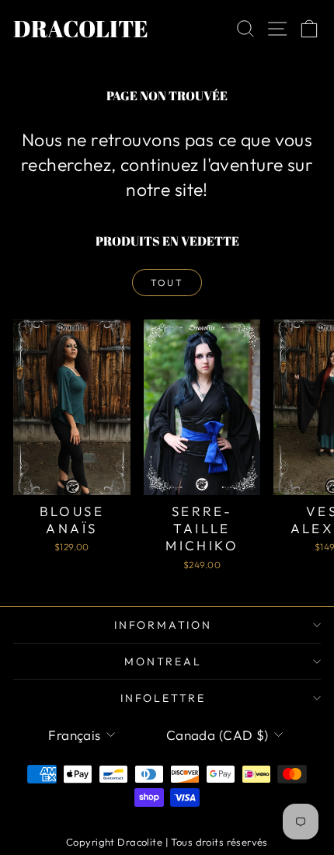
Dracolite (80, 28)
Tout (167, 282)
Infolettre (163, 698)
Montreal (162, 661)
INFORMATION (163, 625)
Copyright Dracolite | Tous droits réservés (167, 842)
